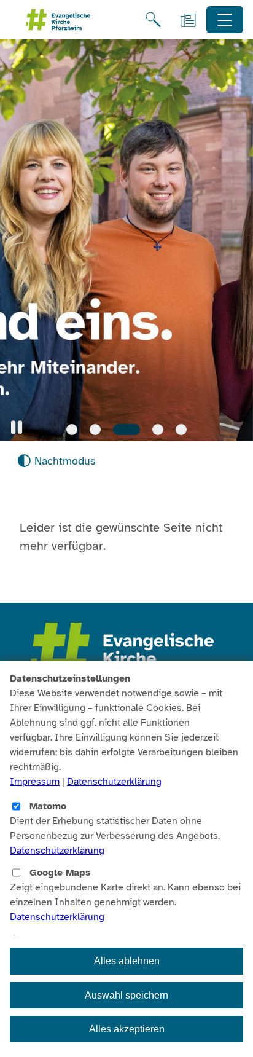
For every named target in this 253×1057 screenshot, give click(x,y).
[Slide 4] (158, 429)
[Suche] (153, 20)
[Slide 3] (126, 429)
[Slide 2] (95, 429)
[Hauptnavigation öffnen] (225, 20)
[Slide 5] (181, 429)
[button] (16, 427)
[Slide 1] (72, 429)
